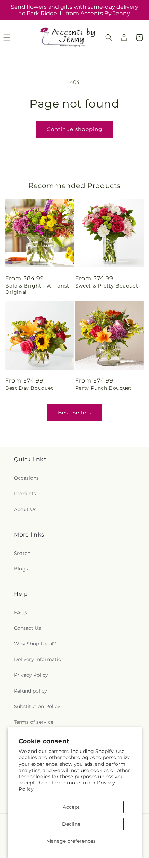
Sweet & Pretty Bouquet (106, 286)
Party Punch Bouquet (103, 388)
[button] (108, 37)
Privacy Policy (31, 675)
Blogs (21, 569)
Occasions (26, 478)
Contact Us (27, 628)
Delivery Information (39, 659)
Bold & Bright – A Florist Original (37, 289)
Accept (71, 807)
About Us (25, 509)
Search (22, 553)
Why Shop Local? (35, 644)
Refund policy (30, 691)
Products (25, 493)
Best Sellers (74, 412)
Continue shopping (74, 129)
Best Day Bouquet (29, 388)
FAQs (20, 612)
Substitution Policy (37, 706)
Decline (71, 824)
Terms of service (33, 722)
